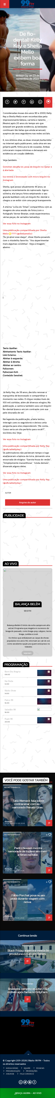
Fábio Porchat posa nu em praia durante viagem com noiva (28, 898)
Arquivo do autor (27, 502)
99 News (40, 1068)
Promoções (31, 1071)
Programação (13, 1071)
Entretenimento (27, 22)
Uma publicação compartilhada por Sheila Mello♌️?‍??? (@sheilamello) (25, 231)
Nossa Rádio (12, 1068)
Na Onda (9, 681)
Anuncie (10, 1073)
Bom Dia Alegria (12, 671)
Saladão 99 (10, 709)
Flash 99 (9, 719)
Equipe (27, 1068)
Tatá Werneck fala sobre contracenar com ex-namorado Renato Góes (28, 804)
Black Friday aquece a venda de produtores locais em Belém (28, 952)
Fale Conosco (27, 1073)
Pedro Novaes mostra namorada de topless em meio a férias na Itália (27, 851)
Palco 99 (9, 700)
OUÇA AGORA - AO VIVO (29, 1093)
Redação (8, 821)
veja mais (27, 653)
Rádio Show (10, 690)
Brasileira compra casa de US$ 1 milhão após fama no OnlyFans (28, 990)
